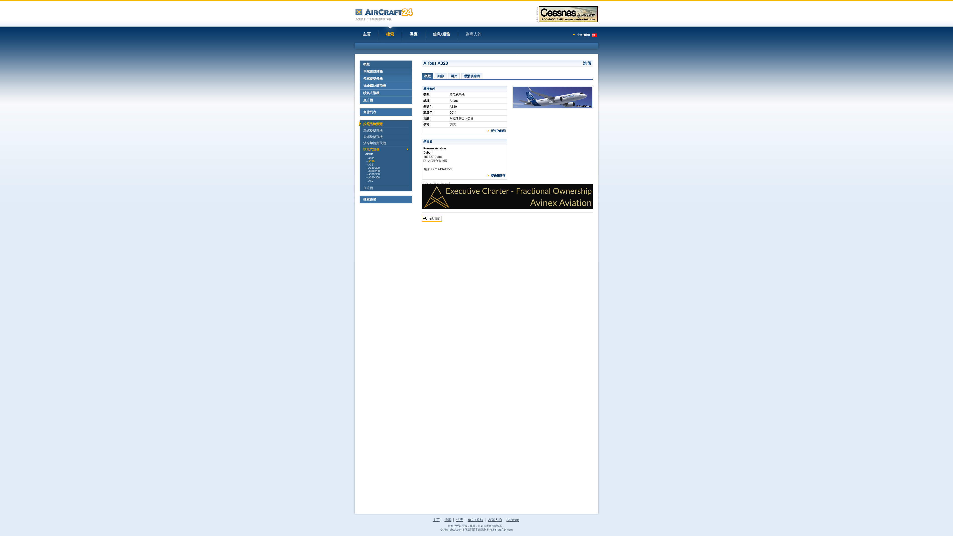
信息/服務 (441, 34)
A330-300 (374, 174)
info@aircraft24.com (500, 529)
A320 (371, 161)
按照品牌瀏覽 (373, 124)
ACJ (370, 180)
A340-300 (374, 177)
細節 (441, 76)
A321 (371, 164)
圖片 (454, 76)
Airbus (369, 154)
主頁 (367, 34)
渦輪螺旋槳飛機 (374, 86)
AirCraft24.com (452, 529)
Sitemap (513, 520)
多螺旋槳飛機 (373, 78)
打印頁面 (434, 219)
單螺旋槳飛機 (373, 71)
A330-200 (374, 167)
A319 (371, 158)
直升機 (368, 100)
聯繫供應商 (472, 76)
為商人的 (473, 34)
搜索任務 (369, 199)
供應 (413, 34)
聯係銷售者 (498, 175)
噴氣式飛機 (371, 93)
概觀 (366, 64)
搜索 (390, 34)
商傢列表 (369, 112)
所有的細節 (498, 131)
